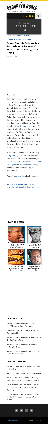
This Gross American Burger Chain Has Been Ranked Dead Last (16, 268)
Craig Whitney (12, 155)
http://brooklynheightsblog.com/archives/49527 (27, 187)
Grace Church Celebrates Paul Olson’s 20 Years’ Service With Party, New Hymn (23, 47)
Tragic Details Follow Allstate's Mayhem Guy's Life (35, 268)
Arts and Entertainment (19, 36)
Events (28, 39)
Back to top (34, 420)
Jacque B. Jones (20, 126)
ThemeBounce (15, 420)
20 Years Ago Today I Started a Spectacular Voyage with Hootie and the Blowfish (23, 397)
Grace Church (17, 176)
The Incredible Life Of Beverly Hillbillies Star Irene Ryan (36, 245)
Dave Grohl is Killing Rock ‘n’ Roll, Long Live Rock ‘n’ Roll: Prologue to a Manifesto (23, 387)
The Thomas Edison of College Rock (28, 373)
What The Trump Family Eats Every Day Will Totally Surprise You (16, 245)
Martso (35, 176)
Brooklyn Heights (15, 39)
